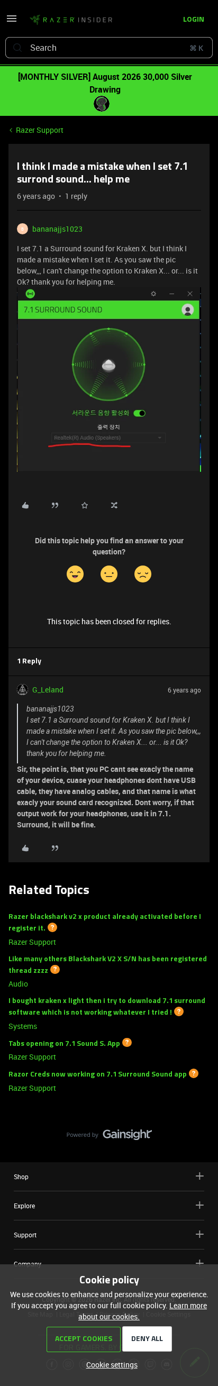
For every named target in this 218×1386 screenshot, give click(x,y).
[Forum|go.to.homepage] (70, 20)
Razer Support (39, 130)
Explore (24, 1205)
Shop (21, 1176)
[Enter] (17, 47)
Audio (18, 984)
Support (25, 1234)
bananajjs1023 (57, 229)
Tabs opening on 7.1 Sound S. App (64, 1043)
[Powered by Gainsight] (109, 1137)
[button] (11, 22)
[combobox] (109, 47)
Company (27, 1264)
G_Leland (47, 690)
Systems (22, 1026)
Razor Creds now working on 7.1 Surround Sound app (97, 1074)
